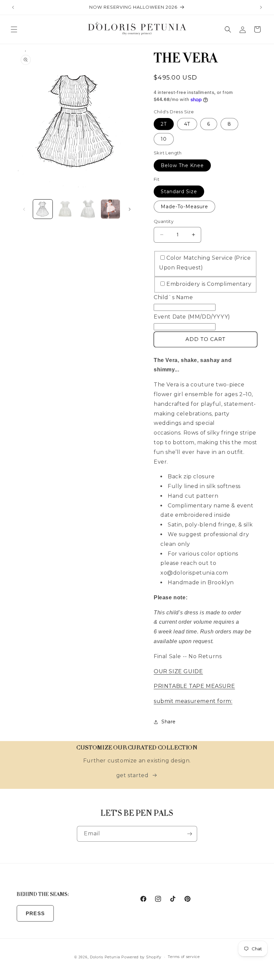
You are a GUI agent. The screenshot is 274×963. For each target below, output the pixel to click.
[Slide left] (24, 209)
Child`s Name (173, 297)
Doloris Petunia (105, 957)
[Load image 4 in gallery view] (110, 209)
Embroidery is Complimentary (208, 284)
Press (35, 913)
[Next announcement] (261, 7)
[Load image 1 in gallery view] (42, 209)
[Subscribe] (189, 834)
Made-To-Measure (184, 207)
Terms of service (183, 956)
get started (132, 775)
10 (164, 139)
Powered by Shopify (141, 957)
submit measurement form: (193, 701)
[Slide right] (129, 209)
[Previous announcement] (13, 7)
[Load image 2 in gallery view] (65, 209)
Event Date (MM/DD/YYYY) (192, 317)
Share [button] (168, 722)
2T (164, 124)
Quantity (163, 221)
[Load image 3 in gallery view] (88, 209)
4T (187, 124)
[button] (14, 29)
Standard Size (179, 192)
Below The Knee (182, 165)
